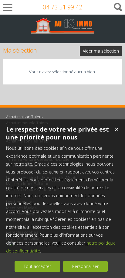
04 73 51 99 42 (62, 7)
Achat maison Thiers (24, 116)
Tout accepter (37, 266)
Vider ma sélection (101, 51)
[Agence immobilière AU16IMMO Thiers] (62, 31)
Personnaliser (85, 266)
